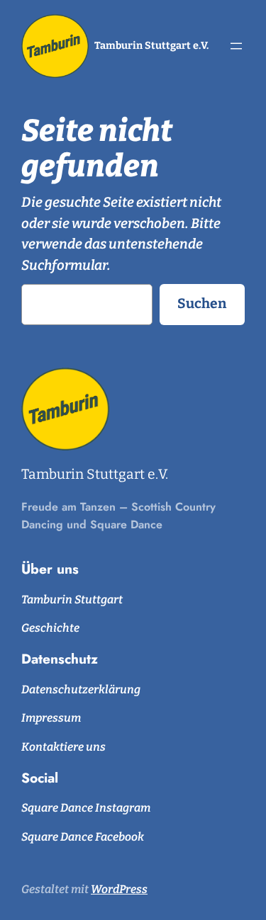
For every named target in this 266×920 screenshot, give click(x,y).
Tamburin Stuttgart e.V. (151, 46)
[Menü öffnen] (236, 46)
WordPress (119, 889)
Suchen (201, 303)
